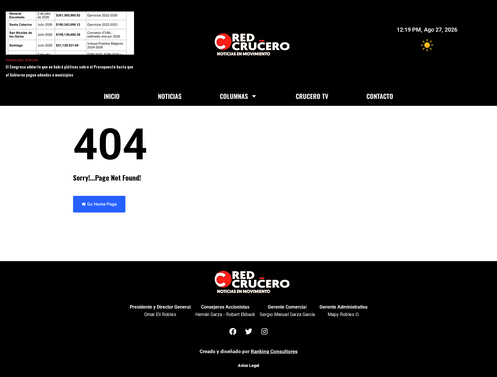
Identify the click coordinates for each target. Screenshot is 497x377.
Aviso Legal (248, 365)
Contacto (379, 96)
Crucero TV (312, 96)
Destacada (14, 60)
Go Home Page (101, 204)
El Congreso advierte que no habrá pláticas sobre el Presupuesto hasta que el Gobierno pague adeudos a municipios (69, 71)
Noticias (31, 60)
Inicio (112, 96)
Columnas (234, 96)
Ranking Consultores (274, 351)
